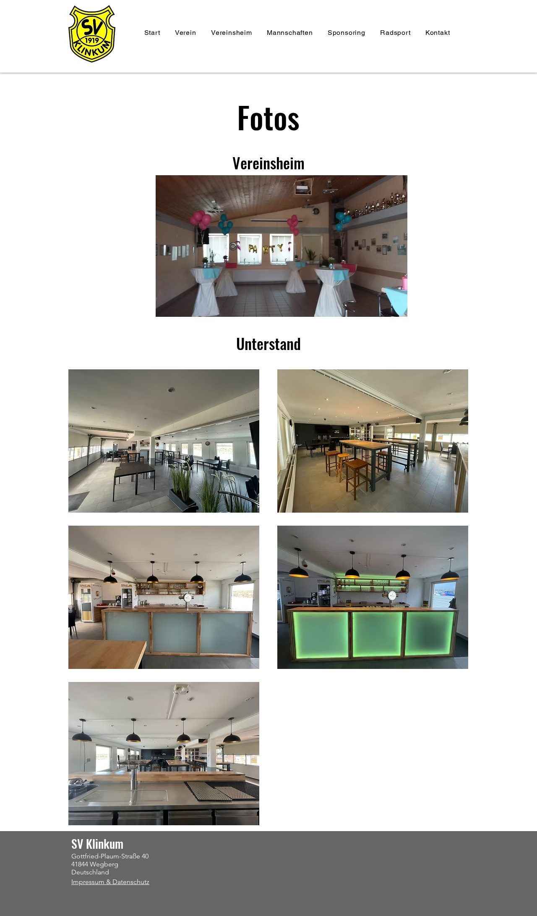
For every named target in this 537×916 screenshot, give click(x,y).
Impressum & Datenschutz (110, 882)
